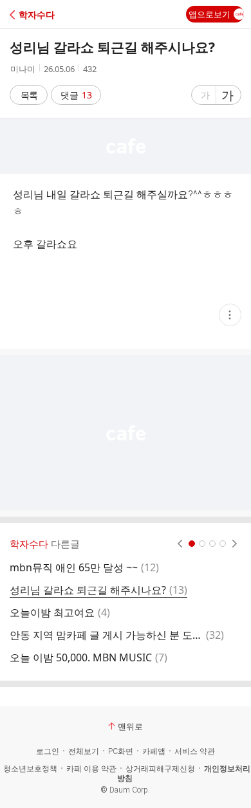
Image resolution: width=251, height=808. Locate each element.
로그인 (47, 751)
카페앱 (153, 751)
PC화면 (120, 751)
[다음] (234, 543)
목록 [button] (29, 95)
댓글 (76, 95)
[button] (66, 14)
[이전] (180, 543)
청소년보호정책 (30, 768)
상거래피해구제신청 (160, 768)
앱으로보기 (209, 14)
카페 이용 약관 (91, 768)
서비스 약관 (194, 751)
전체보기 (83, 751)
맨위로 (130, 726)
